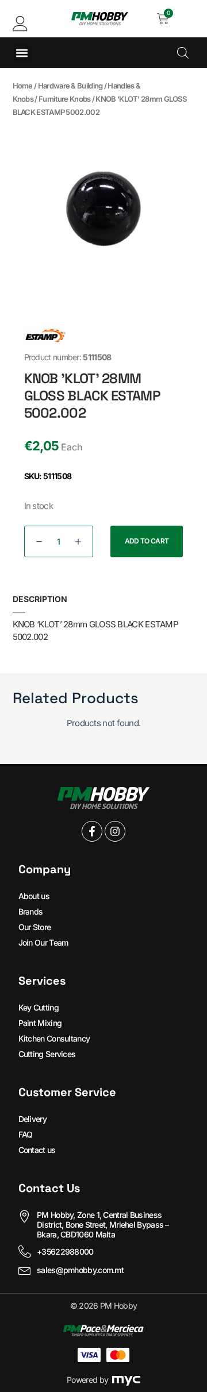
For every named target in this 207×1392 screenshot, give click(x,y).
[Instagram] (115, 831)
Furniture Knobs (65, 98)
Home (23, 85)
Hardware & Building (70, 85)
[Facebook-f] (92, 831)
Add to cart (146, 541)
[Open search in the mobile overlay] (183, 52)
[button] (22, 52)
